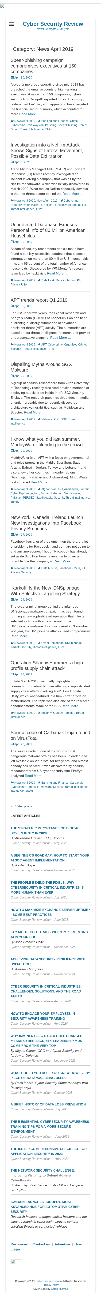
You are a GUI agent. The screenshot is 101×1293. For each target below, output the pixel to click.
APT (44, 344)
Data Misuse (49, 568)
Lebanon (56, 493)
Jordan (45, 493)
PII (78, 280)
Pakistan (16, 497)
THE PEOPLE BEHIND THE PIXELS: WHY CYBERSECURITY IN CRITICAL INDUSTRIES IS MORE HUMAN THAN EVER (47, 887)
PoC (56, 419)
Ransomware (62, 205)
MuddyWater (72, 493)
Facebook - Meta (69, 568)
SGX (64, 419)
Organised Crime (75, 344)
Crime (74, 121)
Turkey (15, 502)
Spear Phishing (68, 125)
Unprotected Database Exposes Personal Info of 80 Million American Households (48, 230)
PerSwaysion (35, 125)
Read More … (29, 114)
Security (16, 348)
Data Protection (66, 280)
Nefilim (47, 205)
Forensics (33, 787)
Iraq (36, 493)
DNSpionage (73, 643)
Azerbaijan (71, 489)
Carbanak (76, 782)
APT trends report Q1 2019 (39, 300)
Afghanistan (49, 489)
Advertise (62, 1244)
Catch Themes (59, 1288)
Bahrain (84, 489)
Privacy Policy (51, 1284)
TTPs (48, 129)
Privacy (15, 284)
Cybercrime (18, 125)
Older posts (21, 806)
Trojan (15, 791)
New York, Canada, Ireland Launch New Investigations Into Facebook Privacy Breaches (47, 523)
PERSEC (29, 497)
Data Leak (47, 280)
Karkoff (15, 647)
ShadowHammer (63, 712)
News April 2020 (24, 200)
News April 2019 (24, 121)
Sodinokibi (79, 205)
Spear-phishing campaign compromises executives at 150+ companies (45, 66)
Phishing (50, 125)
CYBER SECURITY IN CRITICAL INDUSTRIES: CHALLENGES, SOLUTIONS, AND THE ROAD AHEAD (46, 991)
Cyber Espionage (22, 493)
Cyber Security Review (53, 24)
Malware (36, 205)
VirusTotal (26, 791)
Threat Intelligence (32, 129)
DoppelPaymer (20, 205)
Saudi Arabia (44, 497)
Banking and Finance (55, 121)
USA (24, 284)
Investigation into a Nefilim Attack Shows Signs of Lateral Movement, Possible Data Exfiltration (47, 150)
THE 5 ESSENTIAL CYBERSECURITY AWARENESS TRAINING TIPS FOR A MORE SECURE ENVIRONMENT (50, 1126)
